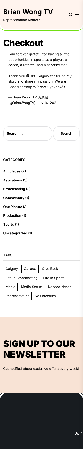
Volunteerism (45, 296)
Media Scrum (31, 287)
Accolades (11, 171)
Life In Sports (53, 278)
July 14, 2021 (47, 103)
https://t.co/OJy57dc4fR (45, 87)
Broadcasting (14, 189)
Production (12, 215)
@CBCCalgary (37, 76)
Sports (8, 224)
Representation (17, 296)
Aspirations (12, 180)
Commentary (13, 198)
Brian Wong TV (28, 12)
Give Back (50, 269)
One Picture (12, 207)
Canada (30, 269)
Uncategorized (15, 233)
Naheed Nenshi (60, 287)
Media (10, 287)
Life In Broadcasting (21, 278)
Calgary (12, 269)
